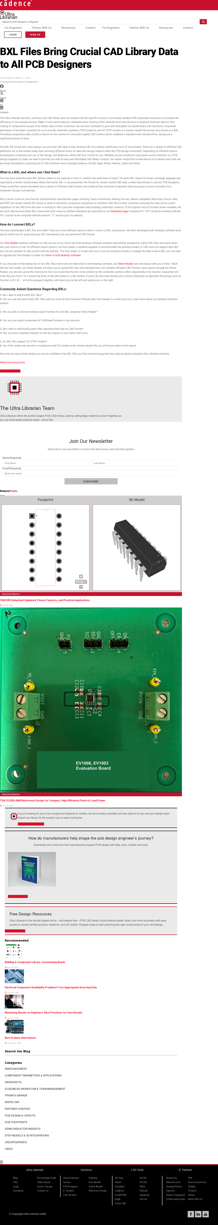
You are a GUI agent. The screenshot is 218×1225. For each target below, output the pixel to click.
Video (9, 1149)
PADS (142, 1186)
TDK (190, 1177)
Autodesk (120, 1186)
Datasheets (13, 1082)
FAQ (15, 1182)
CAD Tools (137, 1170)
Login (13, 34)
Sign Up (35, 34)
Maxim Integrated (175, 1194)
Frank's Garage (16, 1095)
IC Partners (185, 1170)
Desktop (93, 1177)
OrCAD (143, 1182)
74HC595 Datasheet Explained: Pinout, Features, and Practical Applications (45, 600)
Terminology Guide (46, 1177)
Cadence (119, 1190)
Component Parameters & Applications (20, 82)
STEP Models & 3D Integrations (27, 1135)
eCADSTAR (120, 1194)
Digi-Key (170, 1190)
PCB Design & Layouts (20, 1115)
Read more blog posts (12, 362)
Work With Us (195, 1199)
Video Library (43, 1182)
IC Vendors (68, 1190)
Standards (18, 1190)
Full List (143, 1199)
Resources (68, 27)
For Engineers (13, 27)
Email (11, 468)
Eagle (117, 1199)
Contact (90, 27)
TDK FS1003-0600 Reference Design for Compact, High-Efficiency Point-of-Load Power (52, 800)
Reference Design (98, 1190)
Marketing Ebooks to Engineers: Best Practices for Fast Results (43, 1012)
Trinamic (192, 1190)
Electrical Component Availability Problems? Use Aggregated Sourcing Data (51, 987)
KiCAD (143, 1177)
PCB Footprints (16, 1122)
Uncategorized (16, 1142)
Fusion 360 (120, 1203)
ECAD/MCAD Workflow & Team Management (35, 1089)
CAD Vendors (70, 1194)
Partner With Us (42, 27)
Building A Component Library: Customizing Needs (35, 962)
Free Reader (11, 243)
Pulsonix (144, 1190)
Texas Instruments (197, 1182)
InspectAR (12, 1102)
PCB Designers (70, 1186)
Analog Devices (174, 1186)
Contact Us (43, 1190)
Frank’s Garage (45, 1186)
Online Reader (125, 263)
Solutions (86, 1170)
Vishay (191, 1194)
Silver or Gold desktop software (63, 255)
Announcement (16, 1068)
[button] (91, 87)
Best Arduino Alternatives (20, 1037)
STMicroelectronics (176, 1199)
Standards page (119, 211)
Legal (16, 1186)
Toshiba (191, 1186)
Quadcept (145, 1194)
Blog (15, 1177)
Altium (118, 1182)
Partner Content (17, 1109)
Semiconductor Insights (23, 1129)
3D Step (119, 1177)
